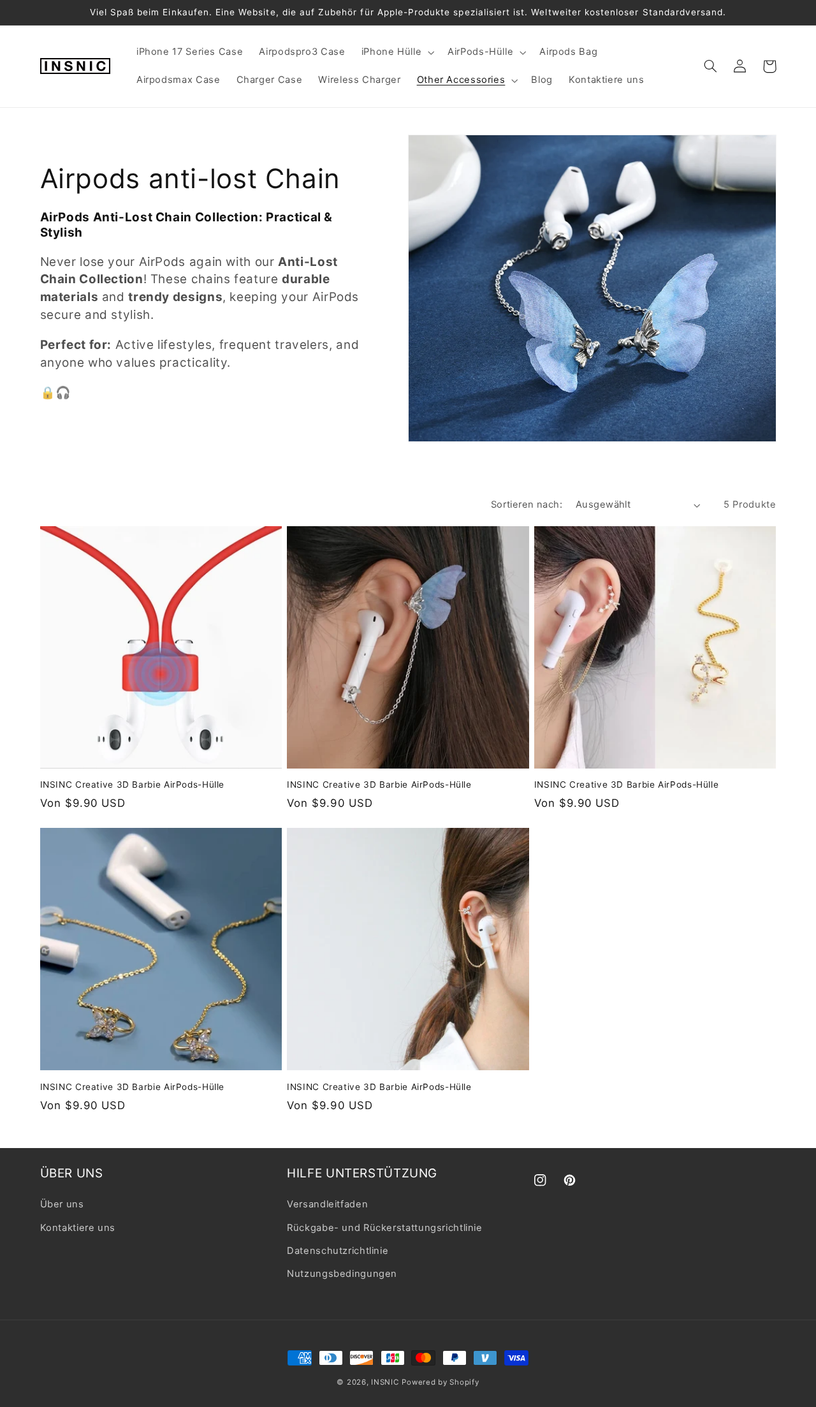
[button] (396, 52)
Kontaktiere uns (77, 1228)
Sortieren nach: (526, 504)
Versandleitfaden (327, 1204)
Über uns (62, 1204)
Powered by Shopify (440, 1382)
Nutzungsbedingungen (342, 1273)
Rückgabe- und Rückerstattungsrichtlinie (385, 1228)
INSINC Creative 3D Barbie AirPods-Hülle (132, 784)
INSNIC (384, 1382)
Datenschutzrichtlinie (337, 1250)
